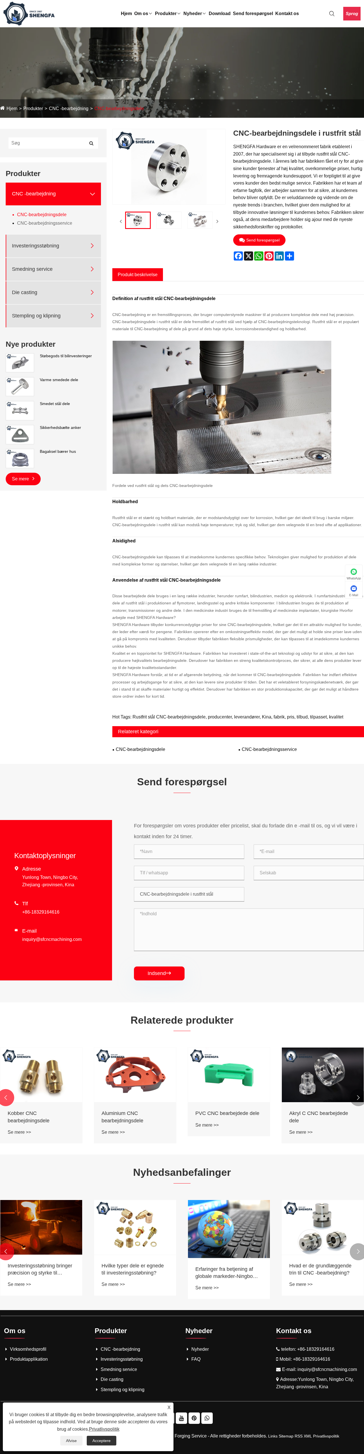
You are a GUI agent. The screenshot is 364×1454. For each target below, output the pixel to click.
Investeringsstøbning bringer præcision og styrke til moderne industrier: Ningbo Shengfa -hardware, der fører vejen (41, 1270)
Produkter (166, 13)
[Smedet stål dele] (20, 410)
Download (220, 13)
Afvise (71, 1440)
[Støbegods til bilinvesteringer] (20, 362)
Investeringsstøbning (35, 246)
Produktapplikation (29, 1359)
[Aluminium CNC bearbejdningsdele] (135, 1075)
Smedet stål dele (55, 403)
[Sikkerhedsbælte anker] (20, 434)
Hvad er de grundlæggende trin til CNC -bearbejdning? (320, 1269)
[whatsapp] (207, 1418)
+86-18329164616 (40, 912)
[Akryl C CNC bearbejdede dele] (323, 1075)
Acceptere (101, 1440)
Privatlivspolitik (326, 1436)
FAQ (195, 1359)
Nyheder (192, 13)
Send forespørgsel (253, 13)
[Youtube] (181, 1418)
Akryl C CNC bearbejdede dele (318, 1116)
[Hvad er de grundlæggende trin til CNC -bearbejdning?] (323, 1227)
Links (273, 1436)
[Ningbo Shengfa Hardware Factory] (29, 13)
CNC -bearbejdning (68, 108)
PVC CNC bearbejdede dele (227, 1113)
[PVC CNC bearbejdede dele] (229, 1075)
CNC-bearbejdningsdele (119, 108)
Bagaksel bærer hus (58, 451)
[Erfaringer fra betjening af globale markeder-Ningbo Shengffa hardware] (229, 1229)
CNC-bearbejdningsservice (44, 223)
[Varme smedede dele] (20, 386)
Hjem (126, 13)
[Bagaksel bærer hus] (20, 458)
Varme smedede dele (59, 379)
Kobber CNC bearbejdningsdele (28, 1116)
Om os (141, 13)
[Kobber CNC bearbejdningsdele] (41, 1075)
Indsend (159, 973)
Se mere (21, 478)
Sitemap (286, 1436)
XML (308, 1436)
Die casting (24, 292)
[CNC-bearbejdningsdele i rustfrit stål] (137, 220)
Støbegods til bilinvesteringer (66, 356)
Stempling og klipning (36, 316)
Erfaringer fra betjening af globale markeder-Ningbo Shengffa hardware (224, 1273)
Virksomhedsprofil (28, 1349)
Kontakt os (287, 13)
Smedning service (32, 269)
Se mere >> (19, 1132)
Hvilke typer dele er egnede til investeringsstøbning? (133, 1269)
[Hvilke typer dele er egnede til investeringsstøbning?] (135, 1227)
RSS (299, 1436)
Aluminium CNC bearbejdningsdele (122, 1116)
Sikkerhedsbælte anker (60, 427)
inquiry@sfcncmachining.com (52, 939)
